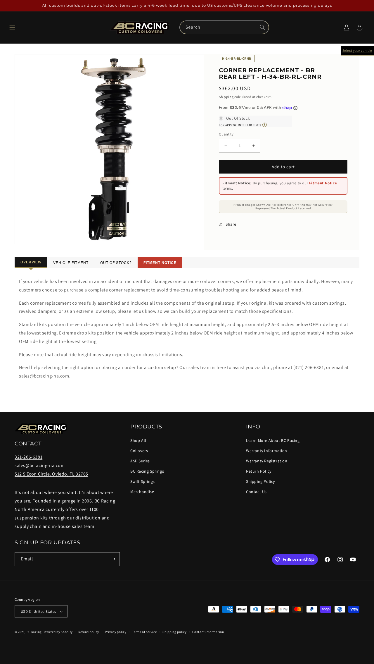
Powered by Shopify (58, 632)
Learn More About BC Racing (273, 440)
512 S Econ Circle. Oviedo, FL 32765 (51, 474)
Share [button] (231, 224)
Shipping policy (174, 632)
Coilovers (139, 450)
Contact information (208, 632)
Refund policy (88, 632)
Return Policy (258, 471)
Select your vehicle (357, 50)
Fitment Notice (323, 183)
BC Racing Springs (147, 471)
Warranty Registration (267, 461)
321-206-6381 (28, 457)
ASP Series (140, 461)
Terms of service (144, 632)
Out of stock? (116, 263)
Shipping (226, 97)
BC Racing (34, 632)
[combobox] (224, 27)
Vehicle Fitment (71, 263)
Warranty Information (266, 450)
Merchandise (142, 491)
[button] (12, 27)
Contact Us (256, 491)
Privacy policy (116, 632)
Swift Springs (142, 481)
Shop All (138, 440)
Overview (30, 262)
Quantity (226, 134)
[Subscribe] (113, 559)
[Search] (262, 27)
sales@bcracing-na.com (40, 465)
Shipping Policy (260, 481)
